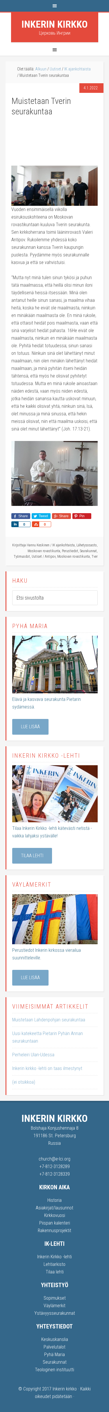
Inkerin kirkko (55, 24)
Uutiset (37, 556)
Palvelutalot (54, 1347)
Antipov (50, 556)
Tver (95, 556)
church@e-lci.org (54, 1159)
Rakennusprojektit (54, 1230)
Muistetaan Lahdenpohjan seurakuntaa (48, 1020)
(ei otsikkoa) (23, 1082)
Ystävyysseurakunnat (54, 1313)
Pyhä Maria (54, 1354)
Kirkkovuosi (54, 1215)
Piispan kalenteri (54, 1223)
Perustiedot (70, 551)
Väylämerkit (54, 1305)
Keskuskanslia (54, 1339)
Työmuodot (22, 556)
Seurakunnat (88, 551)
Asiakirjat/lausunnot (54, 1208)
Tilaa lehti (32, 855)
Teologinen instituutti (54, 1369)
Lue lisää (30, 726)
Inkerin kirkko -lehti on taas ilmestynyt (47, 1068)
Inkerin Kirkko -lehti (54, 1256)
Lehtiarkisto (54, 1264)
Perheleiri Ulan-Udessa (33, 1054)
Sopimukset (55, 1298)
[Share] (14, 524)
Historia (54, 1200)
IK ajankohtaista (63, 545)
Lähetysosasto (86, 545)
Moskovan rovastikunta (44, 551)
